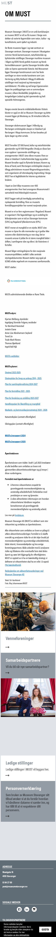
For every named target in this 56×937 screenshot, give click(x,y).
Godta (45, 929)
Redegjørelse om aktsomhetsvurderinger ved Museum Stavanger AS (24, 572)
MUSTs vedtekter (12, 356)
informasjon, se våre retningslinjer (16, 934)
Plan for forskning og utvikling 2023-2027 (22, 398)
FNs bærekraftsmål (13, 565)
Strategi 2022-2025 (13, 372)
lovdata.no (19, 515)
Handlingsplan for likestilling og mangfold (22, 404)
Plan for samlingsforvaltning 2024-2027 (21, 384)
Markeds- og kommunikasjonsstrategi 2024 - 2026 (26, 410)
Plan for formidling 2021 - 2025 (17, 391)
